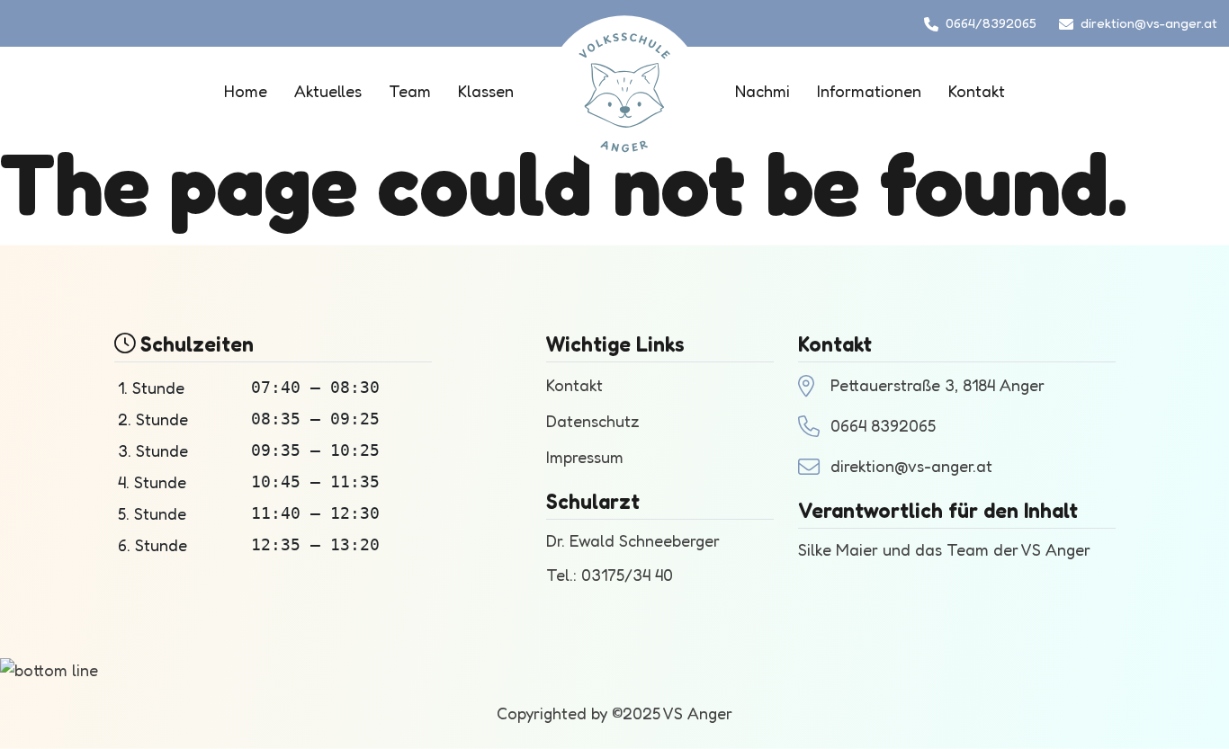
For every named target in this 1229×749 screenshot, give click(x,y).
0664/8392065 (991, 22)
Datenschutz (593, 421)
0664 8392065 (883, 425)
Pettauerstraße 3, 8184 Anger (937, 385)
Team (410, 91)
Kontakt (976, 91)
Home (245, 91)
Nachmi (762, 91)
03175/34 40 (627, 574)
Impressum (584, 457)
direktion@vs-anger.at (1149, 22)
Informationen (869, 91)
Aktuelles (328, 91)
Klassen (486, 91)
